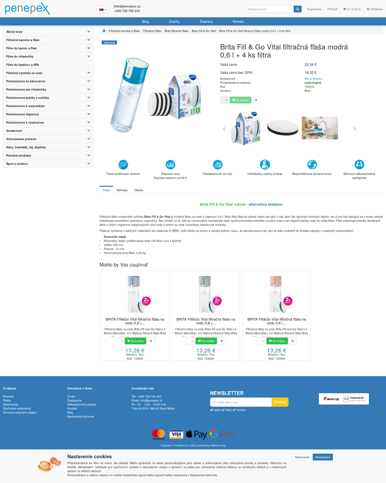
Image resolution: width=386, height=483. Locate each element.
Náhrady (122, 190)
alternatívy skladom (265, 204)
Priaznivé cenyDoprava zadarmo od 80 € (170, 176)
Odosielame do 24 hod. (218, 174)
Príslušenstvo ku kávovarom (25, 81)
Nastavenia (302, 457)
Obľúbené (376, 9)
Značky (174, 21)
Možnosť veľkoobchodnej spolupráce (359, 176)
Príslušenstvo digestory (22, 114)
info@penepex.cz (127, 6)
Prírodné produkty (18, 155)
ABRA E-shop (218, 445)
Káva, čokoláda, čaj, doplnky (26, 147)
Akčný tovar (14, 32)
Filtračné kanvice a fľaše (23, 40)
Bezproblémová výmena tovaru (312, 174)
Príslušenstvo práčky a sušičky (27, 98)
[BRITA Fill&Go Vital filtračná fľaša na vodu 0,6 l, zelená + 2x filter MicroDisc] (206, 294)
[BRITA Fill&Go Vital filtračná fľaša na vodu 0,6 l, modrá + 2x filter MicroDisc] (135, 294)
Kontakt (238, 21)
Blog (145, 21)
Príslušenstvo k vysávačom (25, 122)
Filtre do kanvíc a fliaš (21, 48)
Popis (106, 190)
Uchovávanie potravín (21, 139)
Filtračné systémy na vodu (24, 73)
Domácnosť (14, 131)
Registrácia (314, 9)
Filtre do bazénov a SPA (22, 65)
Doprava (206, 21)
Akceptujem (322, 457)
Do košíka (137, 341)
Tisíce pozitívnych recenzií (123, 174)
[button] (85, 32)
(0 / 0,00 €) (353, 9)
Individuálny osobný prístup (264, 174)
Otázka (138, 190)
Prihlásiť (332, 9)
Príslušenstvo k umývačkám (25, 106)
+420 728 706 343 (127, 10)
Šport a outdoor (17, 164)
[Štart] (104, 31)
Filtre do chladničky (20, 56)
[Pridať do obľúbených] (256, 100)
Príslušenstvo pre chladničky (26, 89)
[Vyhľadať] (298, 9)
